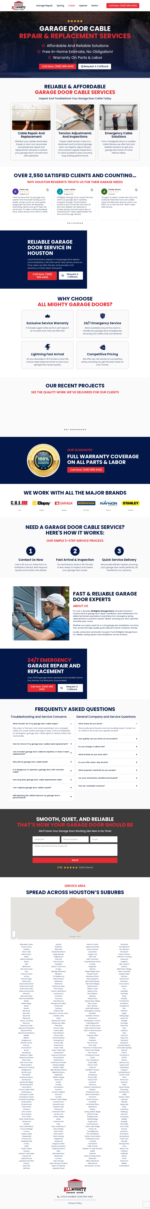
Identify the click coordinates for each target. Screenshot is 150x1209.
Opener (83, 5)
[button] (67, 223)
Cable (71, 5)
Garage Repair (44, 5)
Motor (94, 5)
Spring (60, 5)
